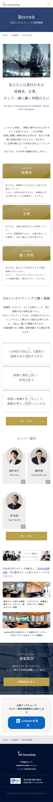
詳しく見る (26, 421)
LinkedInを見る (29, 723)
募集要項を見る (26, 681)
